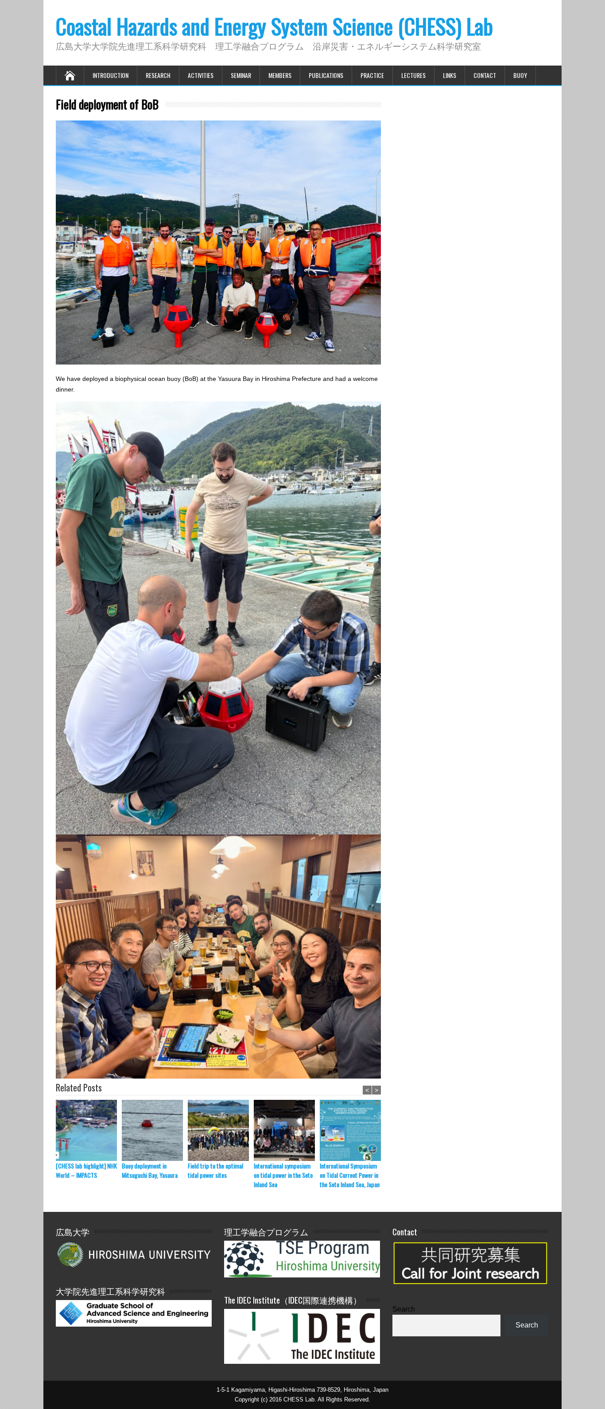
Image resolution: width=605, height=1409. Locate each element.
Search (403, 1309)
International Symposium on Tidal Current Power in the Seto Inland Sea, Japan (350, 1175)
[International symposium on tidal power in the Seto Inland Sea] (287, 1130)
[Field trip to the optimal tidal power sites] (221, 1130)
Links (449, 75)
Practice (372, 75)
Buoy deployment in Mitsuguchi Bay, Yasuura (150, 1170)
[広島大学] (134, 1254)
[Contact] (470, 1289)
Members (279, 75)
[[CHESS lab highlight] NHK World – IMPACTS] (89, 1130)
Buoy (520, 75)
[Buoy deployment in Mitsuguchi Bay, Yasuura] (155, 1130)
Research (158, 75)
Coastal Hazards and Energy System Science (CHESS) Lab (274, 26)
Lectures (413, 75)
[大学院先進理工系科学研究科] (134, 1324)
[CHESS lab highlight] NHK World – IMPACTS (86, 1170)
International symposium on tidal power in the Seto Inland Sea (283, 1175)
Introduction (110, 75)
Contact (484, 75)
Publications (326, 75)
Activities (200, 75)
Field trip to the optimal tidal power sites (215, 1170)
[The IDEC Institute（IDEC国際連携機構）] (302, 1361)
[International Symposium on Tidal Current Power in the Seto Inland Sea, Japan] (353, 1130)
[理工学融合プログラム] (302, 1258)
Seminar (241, 75)
